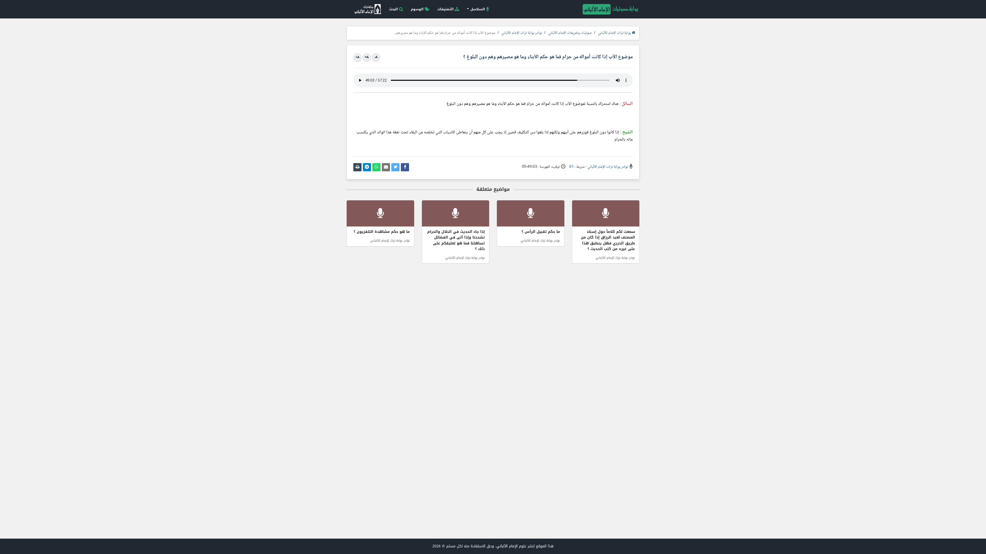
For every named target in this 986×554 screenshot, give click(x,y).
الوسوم (418, 9)
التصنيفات (446, 9)
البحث (394, 9)
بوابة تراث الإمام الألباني (615, 33)
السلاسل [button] (477, 9)
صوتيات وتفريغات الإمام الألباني (570, 33)
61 (571, 167)
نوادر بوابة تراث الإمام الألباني (521, 33)
